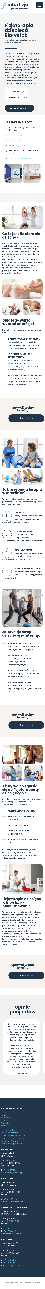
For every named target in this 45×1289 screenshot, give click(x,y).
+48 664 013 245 (16, 135)
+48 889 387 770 (9, 1231)
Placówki (4, 1120)
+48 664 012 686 (9, 1170)
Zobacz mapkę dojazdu (20, 158)
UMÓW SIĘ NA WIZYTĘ (19, 108)
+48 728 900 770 (9, 1228)
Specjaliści (5, 1123)
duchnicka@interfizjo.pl (13, 1173)
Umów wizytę (26, 418)
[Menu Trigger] (39, 5)
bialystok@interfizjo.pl (19, 145)
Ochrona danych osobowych (14, 1135)
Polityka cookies (8, 1130)
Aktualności (6, 1117)
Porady (4, 1115)
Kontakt (4, 1125)
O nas (3, 1112)
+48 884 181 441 (16, 140)
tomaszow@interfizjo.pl (13, 1234)
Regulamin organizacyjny (12, 1143)
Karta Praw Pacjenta (9, 1141)
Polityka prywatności (9, 1133)
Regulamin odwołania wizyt (12, 1138)
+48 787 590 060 (10, 1199)
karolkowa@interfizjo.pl (13, 1202)
